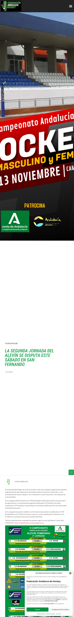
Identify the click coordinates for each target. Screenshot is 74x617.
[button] (70, 573)
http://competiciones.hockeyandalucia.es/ (29, 523)
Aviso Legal (58, 613)
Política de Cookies (41, 613)
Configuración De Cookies (60, 609)
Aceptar (37, 609)
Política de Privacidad (50, 613)
